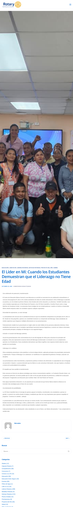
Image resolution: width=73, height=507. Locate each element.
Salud (3, 504)
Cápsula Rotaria (6, 466)
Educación (5, 267)
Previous (7, 438)
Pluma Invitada (6, 497)
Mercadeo (17, 423)
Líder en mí (12, 267)
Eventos (4, 481)
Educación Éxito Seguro (9, 479)
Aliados (4, 463)
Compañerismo (6, 468)
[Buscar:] (36, 451)
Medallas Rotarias (7, 491)
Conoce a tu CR (6, 474)
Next (67, 438)
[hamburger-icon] (70, 4)
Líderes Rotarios (22, 267)
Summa (56, 267)
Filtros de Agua (6, 484)
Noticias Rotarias (34, 267)
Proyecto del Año (47, 267)
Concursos (5, 471)
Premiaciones (6, 499)
